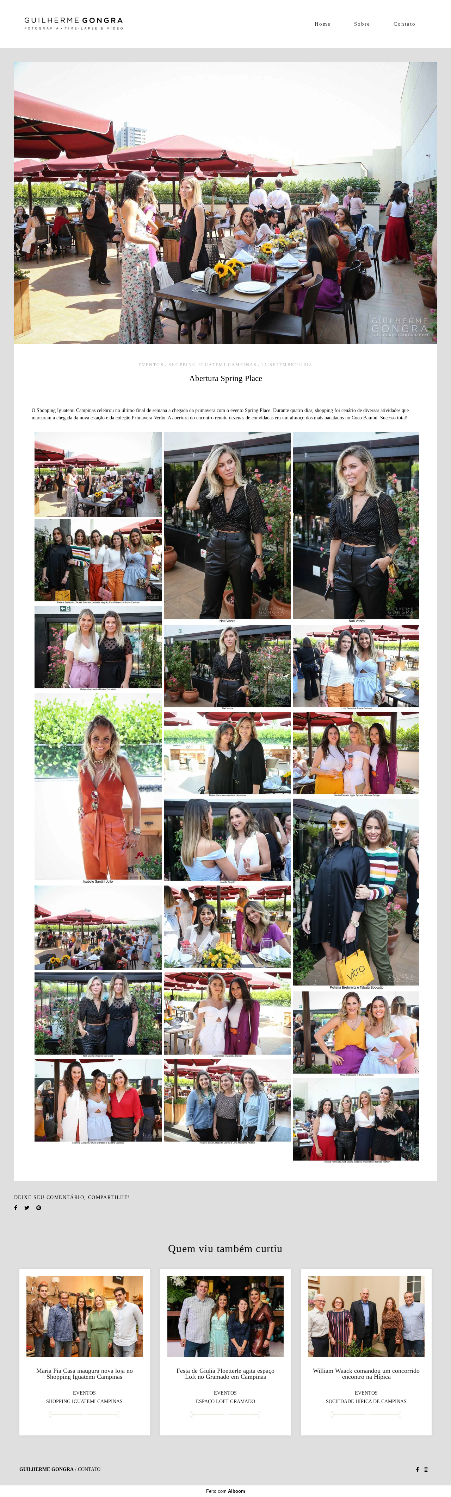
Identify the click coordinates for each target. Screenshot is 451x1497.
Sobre (362, 24)
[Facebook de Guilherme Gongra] (417, 1469)
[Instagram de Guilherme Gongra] (426, 1469)
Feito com (225, 1491)
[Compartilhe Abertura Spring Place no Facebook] (15, 1208)
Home (323, 24)
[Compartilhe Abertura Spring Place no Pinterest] (38, 1208)
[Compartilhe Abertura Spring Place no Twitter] (26, 1208)
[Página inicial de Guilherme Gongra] (74, 24)
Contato (405, 24)
